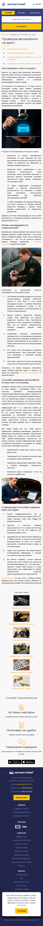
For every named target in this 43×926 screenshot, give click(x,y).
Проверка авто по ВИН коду (22, 608)
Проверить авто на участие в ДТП (21, 656)
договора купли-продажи (29, 373)
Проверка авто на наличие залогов (21, 624)
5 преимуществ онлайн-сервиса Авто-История (24, 63)
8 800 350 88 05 (26, 791)
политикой (21, 905)
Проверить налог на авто (21, 688)
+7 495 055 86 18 (26, 788)
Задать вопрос (21, 797)
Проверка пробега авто (21, 640)
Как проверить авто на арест (17, 49)
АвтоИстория (6, 578)
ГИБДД (20, 408)
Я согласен (21, 911)
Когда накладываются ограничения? (20, 53)
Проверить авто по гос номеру (21, 672)
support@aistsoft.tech (24, 784)
